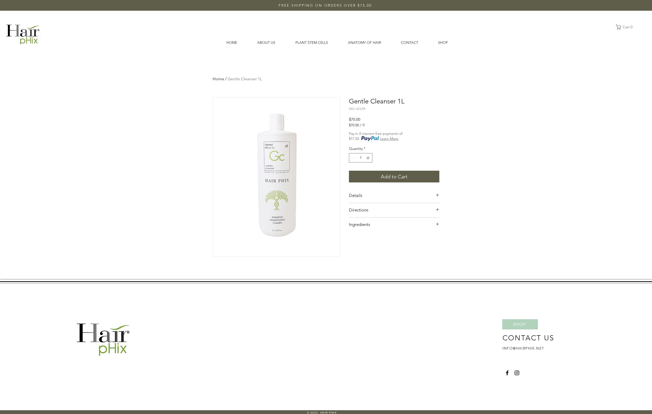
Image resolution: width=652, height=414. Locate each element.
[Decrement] (353, 157)
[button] (626, 27)
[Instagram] (517, 373)
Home (218, 78)
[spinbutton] (360, 157)
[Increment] (368, 157)
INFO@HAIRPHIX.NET (523, 348)
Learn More (389, 138)
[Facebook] (507, 373)
